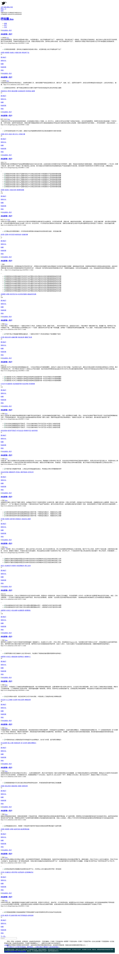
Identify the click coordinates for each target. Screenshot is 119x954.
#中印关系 (11, 234)
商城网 (15, 951)
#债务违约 (25, 786)
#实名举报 (25, 383)
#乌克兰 (8, 610)
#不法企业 (20, 430)
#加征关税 (13, 190)
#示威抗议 (8, 872)
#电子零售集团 (22, 915)
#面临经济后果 (31, 294)
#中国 (2, 337)
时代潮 (11, 951)
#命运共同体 (4, 472)
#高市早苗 (14, 872)
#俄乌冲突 (8, 337)
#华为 (6, 134)
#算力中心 (15, 134)
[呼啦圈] (4, 5)
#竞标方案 (22, 134)
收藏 (2, 64)
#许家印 (13, 565)
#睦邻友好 (18, 234)
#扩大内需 (24, 743)
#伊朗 (7, 294)
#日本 (2, 872)
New (7, 37)
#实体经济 (8, 565)
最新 (5, 23)
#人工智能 (9, 699)
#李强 (9, 91)
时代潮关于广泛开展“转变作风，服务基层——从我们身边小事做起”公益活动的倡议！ (32, 947)
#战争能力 (21, 656)
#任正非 (3, 699)
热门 (5, 25)
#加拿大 (12, 52)
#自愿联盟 (21, 610)
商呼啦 (24, 951)
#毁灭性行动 (13, 294)
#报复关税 (18, 52)
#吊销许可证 (27, 430)
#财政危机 (14, 786)
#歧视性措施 (20, 190)
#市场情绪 (32, 383)
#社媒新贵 (9, 383)
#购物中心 (27, 656)
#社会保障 (4, 743)
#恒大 (2, 565)
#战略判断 (14, 337)
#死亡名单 (27, 565)
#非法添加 (4, 430)
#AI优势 (15, 699)
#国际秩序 (12, 472)
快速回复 (3, 67)
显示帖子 (3, 57)
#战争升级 (17, 829)
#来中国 (12, 519)
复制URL (3, 60)
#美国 (2, 52)
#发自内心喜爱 (26, 519)
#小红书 (3, 383)
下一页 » (3, 936)
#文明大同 (30, 472)
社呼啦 (6, 951)
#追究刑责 (34, 430)
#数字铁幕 (24, 472)
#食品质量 (14, 91)
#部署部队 (27, 610)
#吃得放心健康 (30, 91)
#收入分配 (10, 743)
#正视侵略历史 (28, 872)
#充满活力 (18, 519)
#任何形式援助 (22, 294)
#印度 (2, 234)
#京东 (2, 915)
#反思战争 (21, 872)
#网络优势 (27, 699)
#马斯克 (7, 519)
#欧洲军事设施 (24, 829)
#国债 (19, 786)
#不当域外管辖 (12, 915)
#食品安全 (4, 91)
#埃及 (10, 134)
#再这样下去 (25, 52)
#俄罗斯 (3, 610)
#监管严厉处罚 (11, 430)
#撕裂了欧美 (28, 337)
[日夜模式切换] (5, 942)
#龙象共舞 (25, 234)
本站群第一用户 (6, 34)
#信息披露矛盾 (17, 383)
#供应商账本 (20, 565)
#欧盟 (6, 915)
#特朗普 (7, 52)
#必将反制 (30, 915)
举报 (2, 70)
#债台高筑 (8, 786)
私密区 (20, 951)
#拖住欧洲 (21, 337)
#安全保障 (14, 610)
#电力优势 (21, 699)
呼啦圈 (7, 18)
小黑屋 (6, 945)
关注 (5, 27)
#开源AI (17, 472)
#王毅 (6, 234)
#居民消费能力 (31, 743)
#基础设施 (14, 656)
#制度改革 (17, 743)
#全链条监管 (21, 91)
